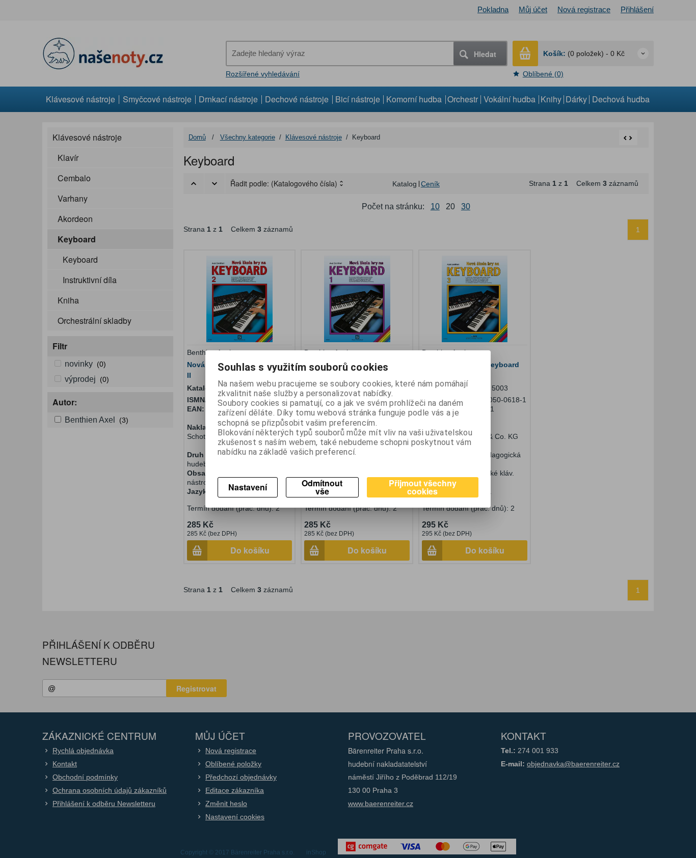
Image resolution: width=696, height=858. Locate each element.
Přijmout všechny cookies (423, 487)
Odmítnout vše (322, 487)
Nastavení (247, 487)
